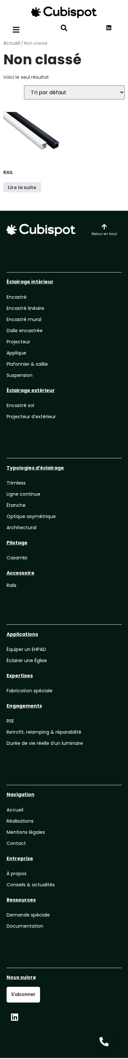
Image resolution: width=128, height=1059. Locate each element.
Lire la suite (22, 187)
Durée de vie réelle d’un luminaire (45, 743)
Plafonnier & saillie (27, 364)
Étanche (16, 505)
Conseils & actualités (31, 884)
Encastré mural (24, 319)
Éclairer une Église (27, 660)
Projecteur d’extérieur (31, 416)
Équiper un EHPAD (26, 649)
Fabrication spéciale (30, 690)
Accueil (11, 43)
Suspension (19, 375)
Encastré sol (20, 405)
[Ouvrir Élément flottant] (104, 1041)
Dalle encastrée (25, 330)
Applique (16, 353)
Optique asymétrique (31, 516)
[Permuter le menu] (16, 29)
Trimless (16, 483)
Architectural (21, 527)
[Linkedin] (15, 1017)
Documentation (25, 926)
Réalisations (20, 821)
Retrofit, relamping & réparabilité (44, 732)
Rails (11, 585)
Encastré (17, 297)
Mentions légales (26, 832)
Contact (16, 843)
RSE (10, 721)
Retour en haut (104, 233)
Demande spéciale (28, 915)
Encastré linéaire (25, 308)
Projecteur (18, 341)
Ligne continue (23, 494)
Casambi (17, 557)
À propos (17, 873)
